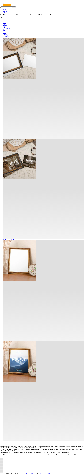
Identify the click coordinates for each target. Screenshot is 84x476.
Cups (4, 27)
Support (4, 10)
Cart (4, 12)
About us (46, 473)
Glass (4, 31)
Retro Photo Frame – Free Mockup (10, 239)
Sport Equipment (6, 36)
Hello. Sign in (5, 11)
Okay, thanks (61, 474)
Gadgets (4, 30)
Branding (5, 25)
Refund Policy (40, 473)
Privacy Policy (34, 473)
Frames (4, 29)
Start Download (47, 14)
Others (4, 33)
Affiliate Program (51, 473)
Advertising (5, 21)
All (3, 20)
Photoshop (30, 14)
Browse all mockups (7, 3)
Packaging (5, 34)
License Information (27, 473)
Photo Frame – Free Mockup (8, 442)
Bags (4, 24)
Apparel (4, 23)
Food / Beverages (6, 28)
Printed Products (6, 35)
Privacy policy (67, 474)
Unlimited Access (6, 4)
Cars (4, 26)
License (4, 9)
